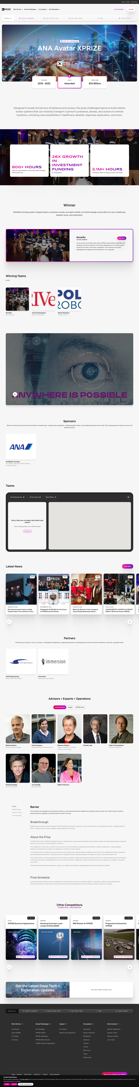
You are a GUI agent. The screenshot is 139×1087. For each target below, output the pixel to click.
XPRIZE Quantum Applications (45, 1043)
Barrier (14, 806)
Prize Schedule (16, 815)
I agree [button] (7, 1084)
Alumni (85, 1047)
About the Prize (17, 812)
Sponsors (86, 1040)
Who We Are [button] (17, 9)
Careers (45, 1074)
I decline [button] (14, 1084)
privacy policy (25, 1079)
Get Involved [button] (118, 9)
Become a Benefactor (114, 1029)
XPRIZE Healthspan (42, 1036)
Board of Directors (89, 1033)
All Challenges (40, 1029)
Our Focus (6, 18)
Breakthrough (16, 809)
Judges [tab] (70, 707)
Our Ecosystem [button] (54, 9)
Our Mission (15, 1029)
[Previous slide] (9, 622)
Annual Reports (55, 1074)
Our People (15, 1036)
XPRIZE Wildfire (41, 1033)
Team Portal (134, 2)
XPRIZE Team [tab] (79, 707)
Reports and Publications (67, 1033)
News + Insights (126, 2)
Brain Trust (86, 1050)
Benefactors (87, 1036)
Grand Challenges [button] (30, 9)
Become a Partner (112, 1036)
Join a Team (111, 1040)
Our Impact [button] (42, 9)
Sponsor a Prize (112, 1033)
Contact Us (37, 1074)
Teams (85, 1054)
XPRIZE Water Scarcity (43, 1040)
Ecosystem (86, 1029)
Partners (86, 1043)
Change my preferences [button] (25, 1084)
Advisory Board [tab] (60, 707)
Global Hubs (87, 1057)
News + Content (17, 1074)
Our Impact (62, 1029)
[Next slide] (129, 622)
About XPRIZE (16, 1033)
